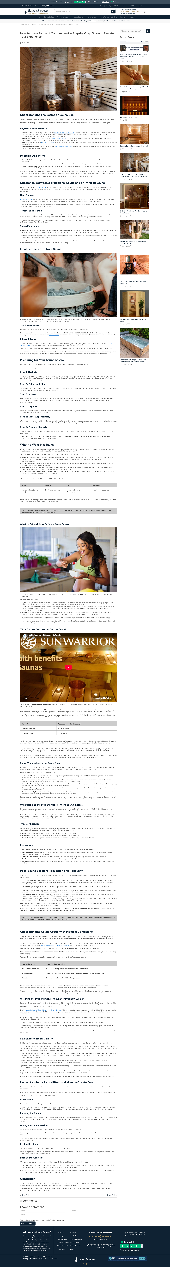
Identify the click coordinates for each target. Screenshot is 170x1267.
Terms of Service (75, 1246)
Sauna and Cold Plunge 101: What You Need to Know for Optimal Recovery (133, 361)
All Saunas (37, 17)
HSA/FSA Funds (62, 1239)
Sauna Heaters (91, 17)
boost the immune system (63, 147)
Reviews (95, 5)
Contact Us (60, 1232)
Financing (108, 5)
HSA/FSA (116, 5)
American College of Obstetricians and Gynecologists (42, 1010)
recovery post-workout (59, 138)
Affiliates (125, 5)
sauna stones (54, 335)
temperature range (40, 333)
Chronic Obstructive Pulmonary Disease (55, 945)
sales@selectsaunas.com (32, 1259)
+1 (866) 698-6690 (131, 11)
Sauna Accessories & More (108, 17)
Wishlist (72, 1249)
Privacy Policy (61, 1249)
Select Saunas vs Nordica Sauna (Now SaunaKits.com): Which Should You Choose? (133, 56)
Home (22, 25)
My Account (144, 5)
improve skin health (47, 142)
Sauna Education (30, 25)
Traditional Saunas (63, 17)
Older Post (25, 1195)
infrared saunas (40, 187)
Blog (101, 5)
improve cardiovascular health (64, 133)
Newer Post (111, 1195)
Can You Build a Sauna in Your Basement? (134, 146)
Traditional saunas (26, 199)
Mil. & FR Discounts (76, 1239)
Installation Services (63, 1242)
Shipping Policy (75, 1242)
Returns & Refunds (62, 1246)
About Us (73, 1232)
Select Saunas (34, 1257)
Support (131, 17)
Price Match (73, 1236)
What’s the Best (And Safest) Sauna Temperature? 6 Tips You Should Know (133, 175)
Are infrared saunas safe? (129, 117)
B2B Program (134, 5)
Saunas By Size (49, 17)
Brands (122, 17)
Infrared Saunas (78, 17)
